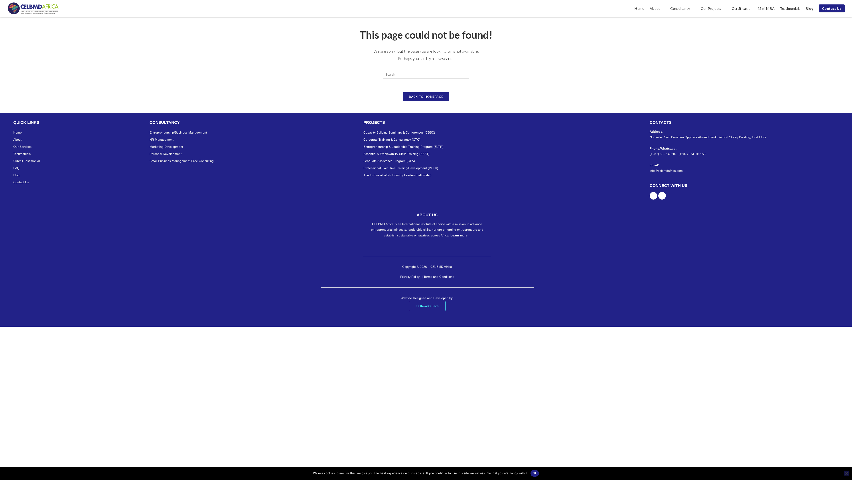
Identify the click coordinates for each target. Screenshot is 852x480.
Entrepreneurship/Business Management (178, 132)
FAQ (16, 168)
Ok (535, 473)
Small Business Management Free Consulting (182, 161)
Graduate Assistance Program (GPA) (389, 161)
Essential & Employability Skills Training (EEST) (396, 154)
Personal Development (165, 154)
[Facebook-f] (653, 196)
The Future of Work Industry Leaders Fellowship (397, 175)
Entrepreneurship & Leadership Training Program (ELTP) (403, 146)
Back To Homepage (426, 96)
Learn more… (460, 235)
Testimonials (22, 154)
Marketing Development (166, 146)
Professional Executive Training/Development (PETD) (400, 168)
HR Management (162, 139)
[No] (846, 473)
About (17, 139)
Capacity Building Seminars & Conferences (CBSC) (399, 132)
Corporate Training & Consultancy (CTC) (391, 139)
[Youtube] (662, 196)
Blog (16, 175)
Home (17, 132)
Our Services (22, 146)
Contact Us (21, 182)
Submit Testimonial (26, 161)
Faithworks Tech (427, 306)
